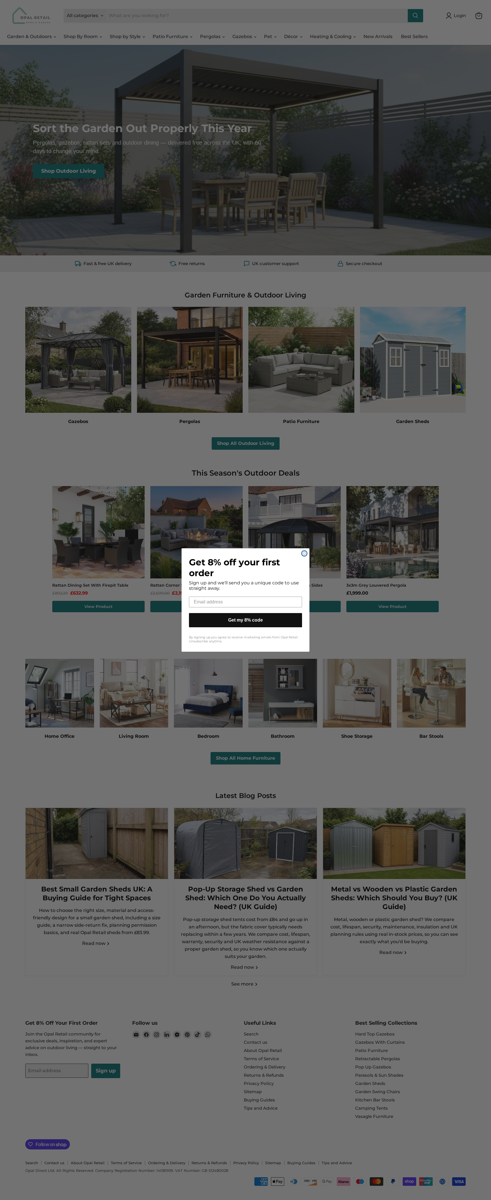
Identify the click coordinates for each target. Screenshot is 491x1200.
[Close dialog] (304, 553)
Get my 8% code (245, 620)
